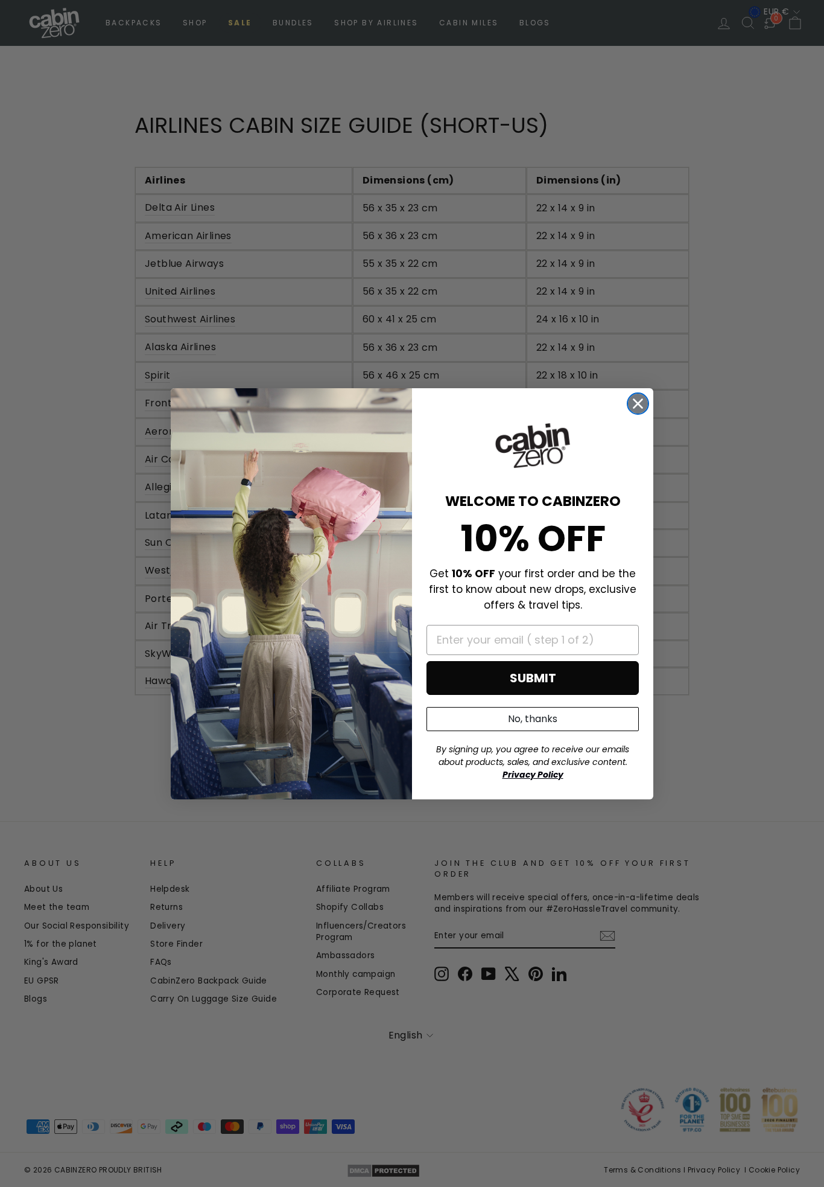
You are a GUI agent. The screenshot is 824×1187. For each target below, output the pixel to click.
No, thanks (532, 719)
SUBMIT (533, 678)
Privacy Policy (532, 775)
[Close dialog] (637, 403)
